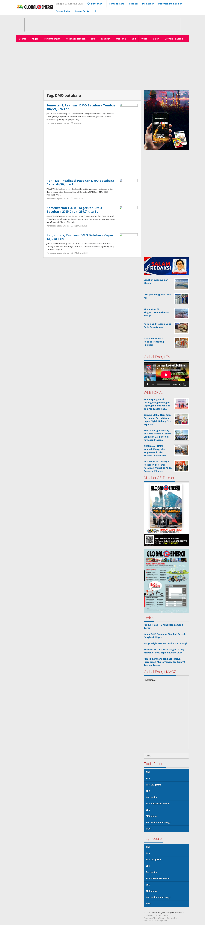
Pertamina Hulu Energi (158, 822)
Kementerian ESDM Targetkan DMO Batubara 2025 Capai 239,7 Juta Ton (74, 209)
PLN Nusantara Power (158, 803)
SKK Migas (151, 816)
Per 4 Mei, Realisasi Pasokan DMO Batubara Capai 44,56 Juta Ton (80, 182)
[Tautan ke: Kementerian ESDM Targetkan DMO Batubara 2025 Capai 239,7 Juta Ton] (129, 212)
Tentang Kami (160, 920)
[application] (166, 374)
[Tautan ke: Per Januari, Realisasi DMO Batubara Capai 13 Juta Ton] (129, 239)
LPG (148, 809)
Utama (66, 123)
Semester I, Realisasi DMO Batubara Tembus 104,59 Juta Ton (81, 107)
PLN (148, 778)
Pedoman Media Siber (154, 918)
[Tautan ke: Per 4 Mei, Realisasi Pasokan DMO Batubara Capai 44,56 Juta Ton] (129, 185)
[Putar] (147, 384)
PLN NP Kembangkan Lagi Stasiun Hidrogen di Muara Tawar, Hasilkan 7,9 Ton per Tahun (164, 661)
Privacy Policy (173, 918)
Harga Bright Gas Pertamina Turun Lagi (165, 643)
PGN (148, 828)
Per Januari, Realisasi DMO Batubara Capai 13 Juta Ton (80, 237)
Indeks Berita (162, 915)
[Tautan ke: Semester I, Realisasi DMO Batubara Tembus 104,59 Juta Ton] (129, 110)
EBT (148, 791)
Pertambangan (54, 123)
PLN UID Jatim (153, 784)
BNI (148, 772)
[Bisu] (180, 384)
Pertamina (151, 797)
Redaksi (147, 920)
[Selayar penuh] (184, 384)
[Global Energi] (34, 6)
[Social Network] (95, 11)
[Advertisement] (102, 66)
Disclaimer (148, 915)
